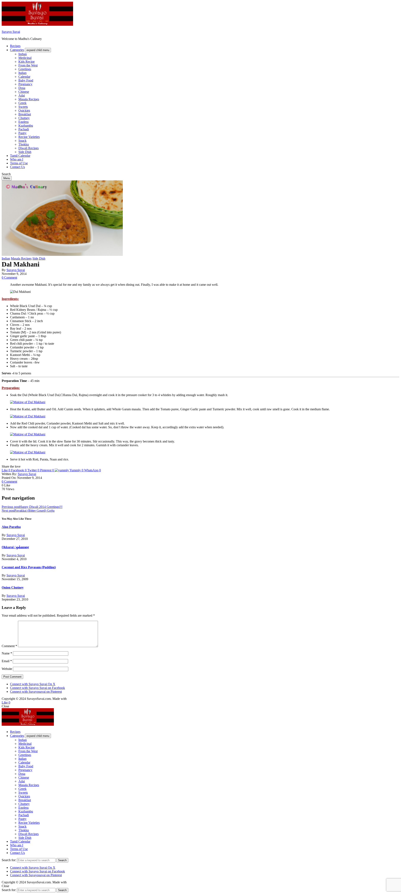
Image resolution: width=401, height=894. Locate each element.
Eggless (23, 122)
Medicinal (25, 58)
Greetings (24, 69)
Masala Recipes (28, 99)
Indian (22, 54)
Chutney (24, 118)
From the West (28, 65)
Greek (22, 103)
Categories (17, 50)
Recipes (15, 46)
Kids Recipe (26, 61)
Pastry (22, 133)
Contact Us (17, 167)
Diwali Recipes (28, 148)
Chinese (23, 91)
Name (7, 653)
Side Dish (24, 152)
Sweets (23, 106)
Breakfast (24, 114)
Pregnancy (25, 84)
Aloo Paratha (11, 527)
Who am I (16, 159)
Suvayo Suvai (11, 31)
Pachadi (23, 129)
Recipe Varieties (29, 137)
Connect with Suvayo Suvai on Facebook (37, 688)
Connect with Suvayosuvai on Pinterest (36, 691)
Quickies (24, 110)
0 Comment (9, 277)
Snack (22, 140)
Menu (6, 178)
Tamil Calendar (20, 155)
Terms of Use (19, 163)
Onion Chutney (13, 587)
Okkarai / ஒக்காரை (15, 547)
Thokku (23, 144)
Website (7, 669)
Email (7, 661)
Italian (22, 73)
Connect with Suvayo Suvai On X (32, 684)
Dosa (21, 88)
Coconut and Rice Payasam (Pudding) (29, 567)
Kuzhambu (25, 125)
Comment (9, 646)
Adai (21, 95)
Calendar (24, 76)
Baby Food (25, 80)
